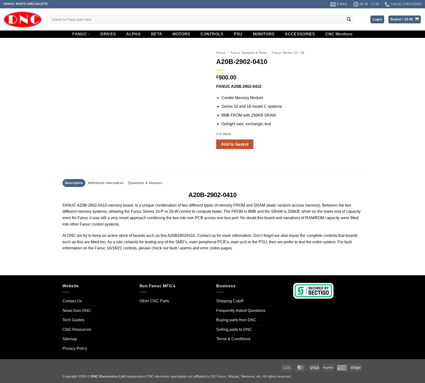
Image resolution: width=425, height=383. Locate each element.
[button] (377, 19)
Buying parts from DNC (236, 320)
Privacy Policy (74, 348)
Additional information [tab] (106, 183)
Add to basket (235, 144)
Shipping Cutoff (229, 301)
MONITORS (264, 34)
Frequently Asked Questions (240, 310)
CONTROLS (212, 34)
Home (221, 53)
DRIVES (108, 34)
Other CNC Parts (154, 301)
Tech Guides (73, 320)
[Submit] (349, 19)
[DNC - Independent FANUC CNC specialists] (23, 19)
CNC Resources (76, 329)
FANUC (79, 34)
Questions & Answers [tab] (145, 183)
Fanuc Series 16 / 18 (288, 53)
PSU (238, 34)
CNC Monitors (339, 34)
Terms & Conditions (233, 339)
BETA (156, 34)
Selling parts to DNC (234, 329)
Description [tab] (74, 183)
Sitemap (69, 339)
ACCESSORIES (300, 34)
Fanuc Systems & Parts (248, 53)
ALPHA (133, 34)
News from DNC (76, 310)
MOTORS (181, 34)
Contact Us (72, 301)
